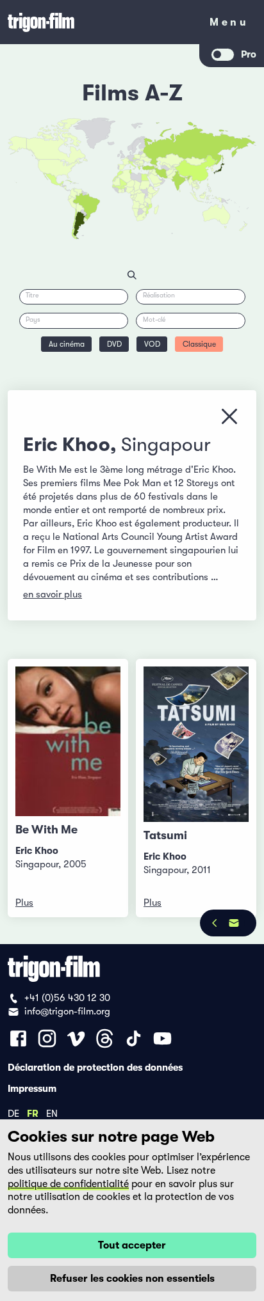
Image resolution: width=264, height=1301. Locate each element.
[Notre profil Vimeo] (76, 1038)
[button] (186, 178)
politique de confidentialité (68, 1184)
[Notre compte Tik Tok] (133, 1038)
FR (32, 1113)
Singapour (166, 444)
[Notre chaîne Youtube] (162, 1038)
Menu (229, 25)
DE (13, 1113)
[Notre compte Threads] (104, 1038)
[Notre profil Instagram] (47, 1038)
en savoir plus (52, 594)
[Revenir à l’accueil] (100, 22)
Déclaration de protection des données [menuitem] (95, 1067)
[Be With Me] (67, 741)
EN (52, 1113)
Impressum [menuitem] (32, 1088)
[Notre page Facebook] (18, 1038)
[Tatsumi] (196, 744)
